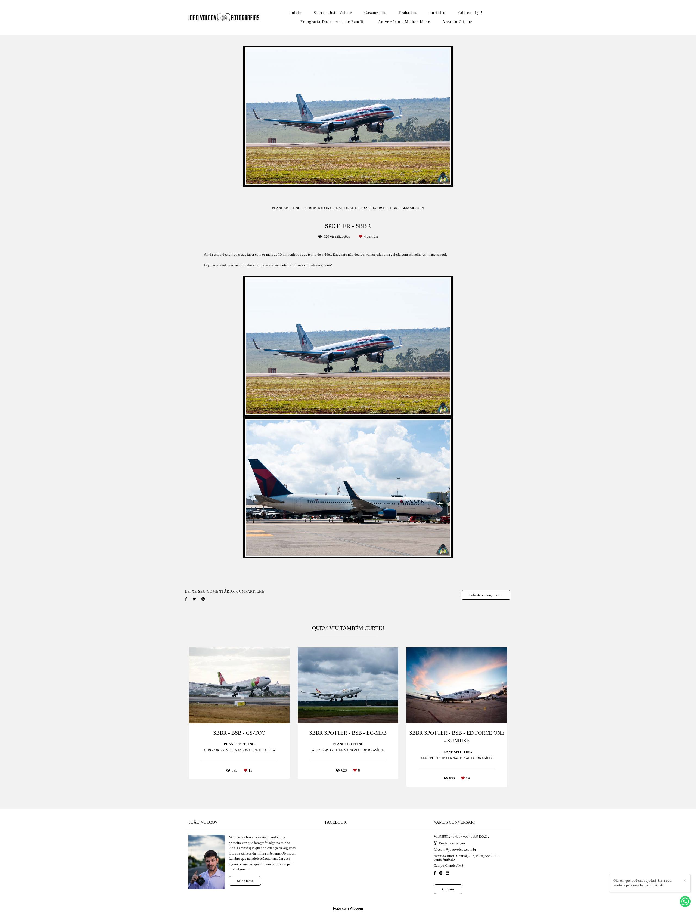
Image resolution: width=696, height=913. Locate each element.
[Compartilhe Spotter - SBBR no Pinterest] (203, 599)
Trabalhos (408, 13)
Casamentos (375, 13)
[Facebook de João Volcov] (435, 873)
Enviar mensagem (452, 843)
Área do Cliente (457, 22)
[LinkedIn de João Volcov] (447, 873)
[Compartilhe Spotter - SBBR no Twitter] (194, 599)
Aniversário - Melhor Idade (404, 22)
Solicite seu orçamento (486, 595)
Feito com (348, 908)
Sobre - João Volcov (333, 13)
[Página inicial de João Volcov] (223, 17)
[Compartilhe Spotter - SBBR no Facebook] (186, 599)
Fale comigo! (470, 13)
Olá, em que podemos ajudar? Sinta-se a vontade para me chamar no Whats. (642, 882)
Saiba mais (245, 881)
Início (296, 13)
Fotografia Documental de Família (333, 22)
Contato (448, 889)
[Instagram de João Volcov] (440, 873)
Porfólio (437, 13)
